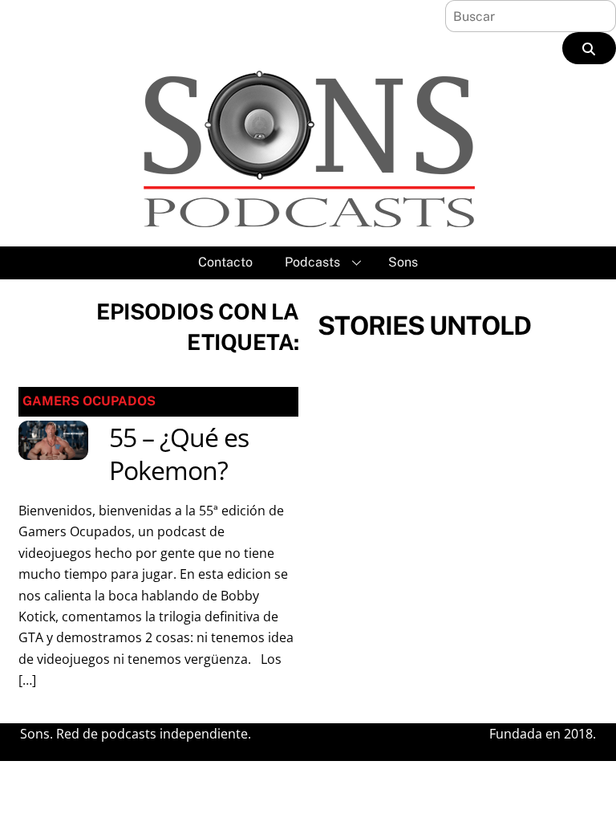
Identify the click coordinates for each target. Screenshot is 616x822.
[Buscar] (589, 48)
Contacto (225, 262)
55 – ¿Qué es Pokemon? (179, 454)
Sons (403, 262)
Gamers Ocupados (89, 401)
